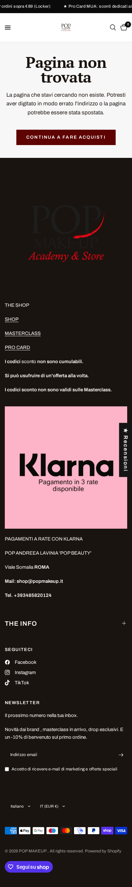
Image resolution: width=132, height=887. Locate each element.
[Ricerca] (113, 27)
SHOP (12, 319)
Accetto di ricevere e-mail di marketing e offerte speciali (64, 769)
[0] (122, 27)
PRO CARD (17, 347)
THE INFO (21, 623)
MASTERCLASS (23, 333)
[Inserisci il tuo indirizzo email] (120, 755)
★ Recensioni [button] (126, 450)
